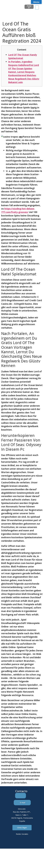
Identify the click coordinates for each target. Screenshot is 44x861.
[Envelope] (19, 842)
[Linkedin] (12, 842)
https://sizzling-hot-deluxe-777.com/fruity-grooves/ (18, 210)
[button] (37, 7)
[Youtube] (32, 842)
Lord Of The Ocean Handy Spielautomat (22, 56)
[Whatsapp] (25, 842)
